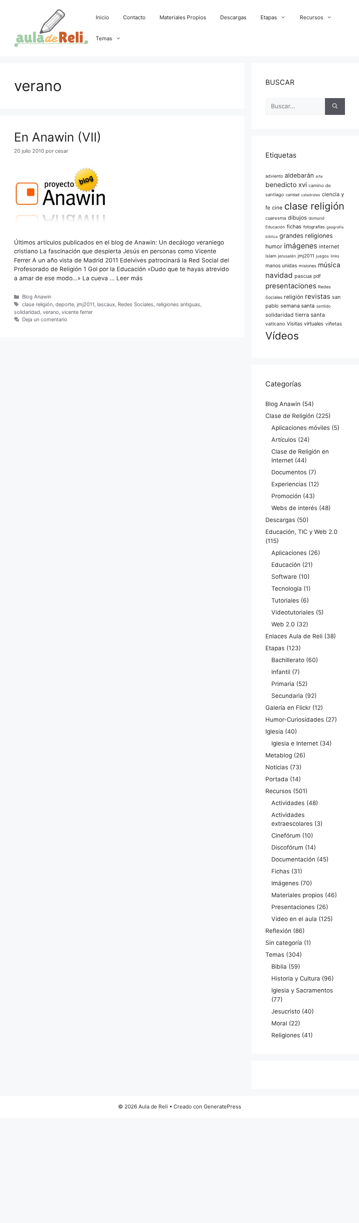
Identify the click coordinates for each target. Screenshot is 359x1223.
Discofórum (287, 847)
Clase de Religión (289, 415)
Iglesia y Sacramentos (302, 990)
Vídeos (282, 336)
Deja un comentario (44, 319)
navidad (279, 275)
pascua (303, 276)
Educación (275, 227)
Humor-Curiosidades (294, 719)
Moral (279, 1023)
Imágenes (285, 883)
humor (273, 246)
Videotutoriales (292, 612)
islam (270, 256)
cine (277, 208)
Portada (276, 779)
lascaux (106, 304)
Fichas (280, 871)
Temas (104, 38)
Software (284, 576)
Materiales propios (297, 895)
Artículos (283, 439)
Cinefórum (285, 835)
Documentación (293, 859)
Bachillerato (287, 660)
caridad (292, 194)
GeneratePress (222, 1106)
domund (316, 218)
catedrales (310, 195)
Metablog (278, 755)
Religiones (285, 1035)
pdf (317, 276)
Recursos (311, 17)
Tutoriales (285, 600)
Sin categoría (283, 942)
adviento (274, 176)
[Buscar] (335, 106)
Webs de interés (294, 507)
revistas (317, 296)
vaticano (275, 324)
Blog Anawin (36, 297)
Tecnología (286, 588)
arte (319, 176)
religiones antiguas (178, 304)
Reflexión (278, 930)
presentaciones (290, 286)
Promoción (286, 496)
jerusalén (287, 256)
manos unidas (281, 265)
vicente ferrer (77, 312)
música (329, 265)
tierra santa (310, 314)
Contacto (134, 17)
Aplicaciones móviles (300, 427)
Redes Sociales (136, 304)
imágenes (300, 245)
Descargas (233, 17)
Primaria (282, 683)
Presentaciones (293, 907)
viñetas (333, 324)
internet (329, 246)
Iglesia (274, 731)
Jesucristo (285, 1011)
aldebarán (299, 175)
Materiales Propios (183, 17)
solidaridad (27, 312)
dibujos (297, 217)
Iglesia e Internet (294, 743)
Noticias (276, 767)
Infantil (280, 671)
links (335, 256)
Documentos (289, 472)
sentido (323, 306)
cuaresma (275, 218)
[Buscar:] (295, 106)
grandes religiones (306, 235)
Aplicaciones (289, 552)
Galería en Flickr (288, 707)
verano (51, 312)
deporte (64, 304)
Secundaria (287, 695)
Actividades (288, 802)
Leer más (129, 278)
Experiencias (289, 484)
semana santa (297, 306)
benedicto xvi (286, 185)
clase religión (37, 304)
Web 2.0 (283, 624)
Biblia (279, 966)
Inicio (102, 17)
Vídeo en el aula (294, 918)
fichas (294, 227)
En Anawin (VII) (57, 137)
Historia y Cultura (295, 978)
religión (293, 297)
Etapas (268, 17)
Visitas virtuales (305, 324)
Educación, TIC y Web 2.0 (301, 531)
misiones (307, 265)
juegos (322, 256)
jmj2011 (85, 304)
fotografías (314, 226)
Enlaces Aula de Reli (294, 636)
